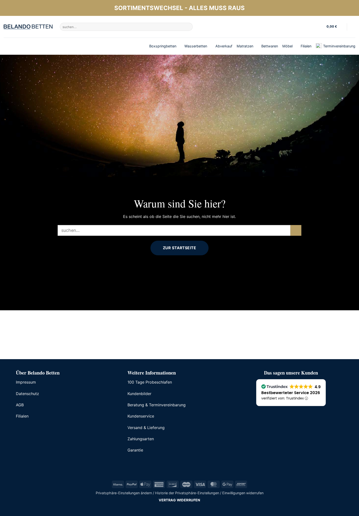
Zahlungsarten (140, 438)
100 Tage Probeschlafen (149, 382)
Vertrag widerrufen (179, 500)
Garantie (135, 450)
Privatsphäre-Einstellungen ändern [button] (124, 493)
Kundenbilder (139, 393)
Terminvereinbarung (339, 46)
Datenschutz (27, 393)
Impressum (26, 382)
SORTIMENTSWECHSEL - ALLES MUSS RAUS (179, 7)
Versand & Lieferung (146, 427)
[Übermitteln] (188, 27)
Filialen (306, 46)
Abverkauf (223, 46)
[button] (335, 27)
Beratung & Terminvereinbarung (156, 404)
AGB (20, 404)
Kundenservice (140, 416)
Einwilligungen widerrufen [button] (243, 493)
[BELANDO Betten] (28, 27)
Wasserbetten (195, 46)
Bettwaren (269, 46)
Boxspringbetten (162, 46)
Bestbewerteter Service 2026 (290, 393)
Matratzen (245, 46)
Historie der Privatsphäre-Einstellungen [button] (187, 493)
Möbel (287, 46)
